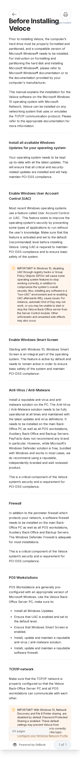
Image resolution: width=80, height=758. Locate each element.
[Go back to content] (14, 14)
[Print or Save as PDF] (65, 14)
